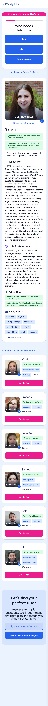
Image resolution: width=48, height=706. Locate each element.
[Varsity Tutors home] (11, 4)
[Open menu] (43, 4)
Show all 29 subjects (15, 337)
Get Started (24, 383)
